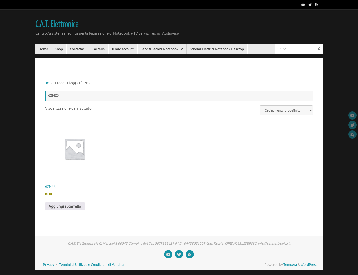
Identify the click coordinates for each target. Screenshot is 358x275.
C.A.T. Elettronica (56, 24)
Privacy (48, 265)
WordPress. (309, 265)
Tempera (290, 265)
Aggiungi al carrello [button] (65, 206)
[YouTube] (303, 4)
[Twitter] (310, 4)
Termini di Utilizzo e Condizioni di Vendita (91, 265)
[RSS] (316, 4)
